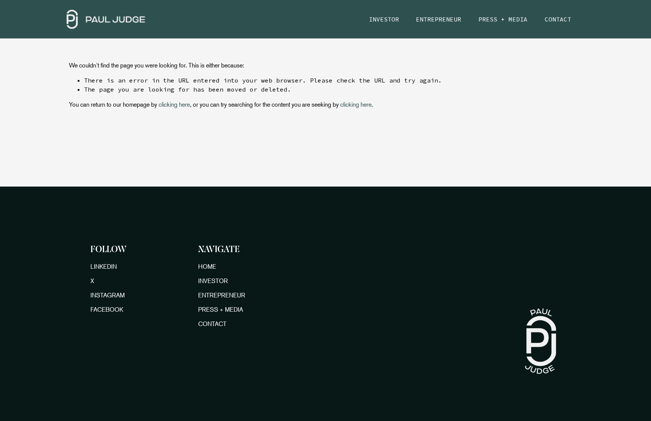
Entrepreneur (438, 19)
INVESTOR (213, 281)
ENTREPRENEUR (221, 295)
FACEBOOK (106, 309)
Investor (384, 19)
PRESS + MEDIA (220, 309)
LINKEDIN (103, 266)
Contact (558, 19)
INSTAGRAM (107, 295)
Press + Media (502, 19)
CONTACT (212, 324)
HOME (207, 266)
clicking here (174, 104)
